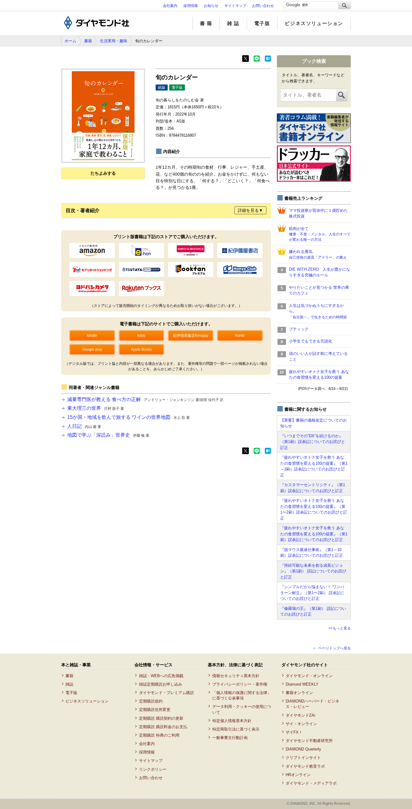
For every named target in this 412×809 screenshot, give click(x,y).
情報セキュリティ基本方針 (235, 676)
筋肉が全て (319, 234)
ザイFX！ (294, 732)
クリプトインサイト (303, 757)
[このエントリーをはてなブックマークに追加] (268, 60)
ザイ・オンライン (301, 723)
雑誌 (69, 684)
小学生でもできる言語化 (310, 341)
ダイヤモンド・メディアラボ (311, 783)
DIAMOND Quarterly (303, 749)
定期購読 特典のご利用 (159, 735)
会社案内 (170, 6)
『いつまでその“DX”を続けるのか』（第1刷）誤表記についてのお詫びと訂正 (312, 442)
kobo (141, 335)
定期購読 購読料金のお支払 (163, 727)
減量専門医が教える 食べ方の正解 (145, 399)
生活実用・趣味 (113, 41)
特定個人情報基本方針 (231, 720)
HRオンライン (298, 774)
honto (240, 335)
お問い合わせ (263, 6)
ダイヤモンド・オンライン (309, 676)
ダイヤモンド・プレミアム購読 (166, 692)
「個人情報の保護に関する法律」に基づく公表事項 (241, 695)
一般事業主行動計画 (229, 737)
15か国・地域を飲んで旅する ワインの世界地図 (128, 417)
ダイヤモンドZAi (300, 715)
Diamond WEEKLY (302, 684)
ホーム (70, 41)
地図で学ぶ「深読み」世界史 (108, 435)
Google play (92, 349)
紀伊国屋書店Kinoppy (190, 335)
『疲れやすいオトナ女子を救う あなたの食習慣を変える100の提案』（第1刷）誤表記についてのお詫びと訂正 (313, 534)
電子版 (262, 23)
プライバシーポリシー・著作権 (239, 684)
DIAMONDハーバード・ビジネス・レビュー (312, 704)
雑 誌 (233, 23)
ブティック (299, 329)
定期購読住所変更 (154, 709)
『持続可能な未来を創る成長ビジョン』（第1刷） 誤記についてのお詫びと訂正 (313, 571)
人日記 (84, 426)
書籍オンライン (299, 692)
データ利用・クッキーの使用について (241, 709)
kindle (92, 335)
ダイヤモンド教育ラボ (305, 766)
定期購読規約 (150, 701)
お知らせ (211, 6)
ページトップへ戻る (334, 648)
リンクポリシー (152, 769)
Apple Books (141, 349)
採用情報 (190, 6)
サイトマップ (235, 6)
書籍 (88, 41)
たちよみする (103, 173)
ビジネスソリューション (314, 23)
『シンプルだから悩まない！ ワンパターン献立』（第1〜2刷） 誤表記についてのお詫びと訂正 (312, 592)
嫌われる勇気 (318, 254)
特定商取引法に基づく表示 (235, 729)
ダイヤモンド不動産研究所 (309, 740)
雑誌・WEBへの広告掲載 (161, 676)
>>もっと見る (339, 628)
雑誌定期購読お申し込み (160, 684)
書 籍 (206, 23)
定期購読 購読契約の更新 (161, 718)
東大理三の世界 (95, 408)
